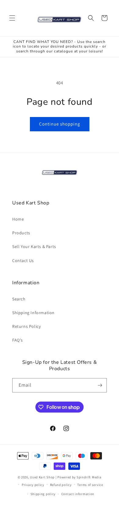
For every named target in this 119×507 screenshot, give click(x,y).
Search (19, 299)
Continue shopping (59, 124)
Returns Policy (26, 326)
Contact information (77, 494)
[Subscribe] (99, 385)
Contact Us (23, 260)
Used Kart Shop (42, 477)
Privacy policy (33, 485)
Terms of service (90, 485)
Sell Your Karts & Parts (34, 246)
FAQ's (17, 340)
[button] (12, 18)
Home (18, 219)
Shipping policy (43, 494)
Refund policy (61, 485)
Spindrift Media (89, 477)
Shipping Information (33, 312)
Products (21, 233)
